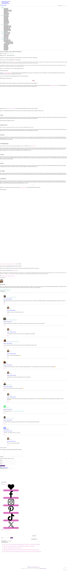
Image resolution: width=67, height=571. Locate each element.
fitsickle (7, 363)
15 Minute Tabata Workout (7, 72)
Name (1, 460)
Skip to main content (5, 2)
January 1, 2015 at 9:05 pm (8, 343)
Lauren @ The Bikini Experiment (11, 297)
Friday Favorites (14, 270)
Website (1, 463)
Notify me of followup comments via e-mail (6, 458)
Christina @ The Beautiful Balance (11, 319)
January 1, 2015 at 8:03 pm (8, 298)
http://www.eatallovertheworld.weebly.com (17, 411)
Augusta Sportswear (24, 187)
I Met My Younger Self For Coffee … (12, 547)
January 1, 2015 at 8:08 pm (11, 310)
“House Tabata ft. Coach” (11, 108)
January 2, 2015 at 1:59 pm (8, 430)
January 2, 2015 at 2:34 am (8, 409)
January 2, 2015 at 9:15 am (8, 420)
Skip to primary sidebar (5, 3)
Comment (2, 456)
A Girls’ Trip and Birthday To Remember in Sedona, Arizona (18, 546)
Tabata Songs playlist (54, 85)
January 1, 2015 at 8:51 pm (8, 321)
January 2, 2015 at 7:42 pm (11, 441)
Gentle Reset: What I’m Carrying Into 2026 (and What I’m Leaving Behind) (22, 551)
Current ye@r (2, 468)
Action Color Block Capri (12, 263)
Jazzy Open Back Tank (3, 263)
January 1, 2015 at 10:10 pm (8, 386)
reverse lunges (33, 145)
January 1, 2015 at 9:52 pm (8, 364)
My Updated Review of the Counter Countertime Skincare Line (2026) (21, 549)
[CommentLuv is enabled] (4, 467)
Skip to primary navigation (6, 1)
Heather (10, 308)
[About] (5, 529)
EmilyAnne (7, 407)
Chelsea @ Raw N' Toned (10, 418)
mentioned (15, 61)
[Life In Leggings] (3, 5)
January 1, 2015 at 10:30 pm (11, 353)
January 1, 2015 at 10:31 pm (11, 331)
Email (63, 5)
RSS (65, 5)
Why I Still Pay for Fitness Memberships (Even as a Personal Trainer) (21, 544)
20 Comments (11, 53)
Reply (4, 303)
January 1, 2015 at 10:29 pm (11, 396)
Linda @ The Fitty (9, 384)
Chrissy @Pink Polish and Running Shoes (12, 341)
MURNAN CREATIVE (43, 568)
